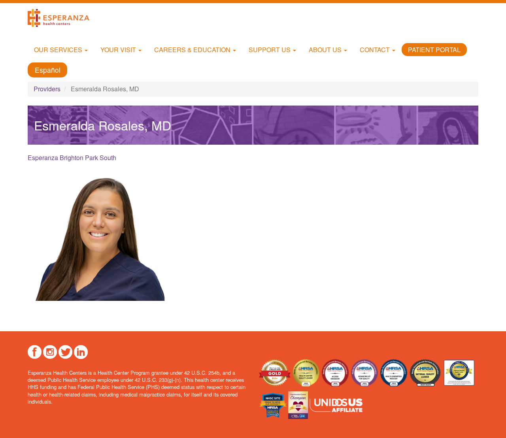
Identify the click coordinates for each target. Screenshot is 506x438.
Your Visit (119, 49)
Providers (47, 88)
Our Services (59, 49)
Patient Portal (434, 49)
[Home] (61, 18)
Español (47, 70)
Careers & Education (193, 49)
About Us (326, 49)
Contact (375, 49)
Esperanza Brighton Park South (72, 157)
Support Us (270, 49)
